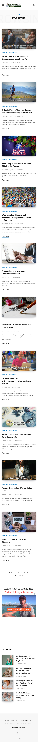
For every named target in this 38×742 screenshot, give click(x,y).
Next (20, 575)
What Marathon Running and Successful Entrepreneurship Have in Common (16, 217)
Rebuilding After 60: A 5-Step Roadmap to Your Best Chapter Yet (25, 658)
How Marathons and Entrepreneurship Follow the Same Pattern (16, 381)
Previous (10, 572)
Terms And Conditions (19, 727)
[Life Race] (13, 5)
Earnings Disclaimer (12, 724)
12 (16, 575)
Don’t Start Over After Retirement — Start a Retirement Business (23, 670)
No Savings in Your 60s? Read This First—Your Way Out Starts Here (25, 683)
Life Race (25, 733)
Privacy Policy (26, 724)
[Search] (34, 5)
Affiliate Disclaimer (12, 720)
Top (19, 738)
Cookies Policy (26, 720)
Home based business (9, 52)
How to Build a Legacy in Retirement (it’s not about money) (25, 695)
